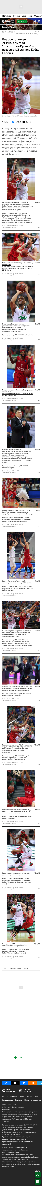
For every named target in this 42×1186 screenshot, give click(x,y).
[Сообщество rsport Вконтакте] (24, 1083)
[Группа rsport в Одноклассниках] (32, 1083)
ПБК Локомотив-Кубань (12, 968)
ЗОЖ (36, 1096)
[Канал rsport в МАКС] (6, 1083)
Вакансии (6, 1109)
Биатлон (29, 1096)
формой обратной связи (30, 1157)
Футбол (5, 1096)
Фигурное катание (17, 1096)
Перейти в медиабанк (31, 116)
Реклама (18, 1100)
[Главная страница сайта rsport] (13, 21)
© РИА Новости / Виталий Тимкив (12, 116)
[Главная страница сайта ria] (2, 21)
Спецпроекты (7, 1100)
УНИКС (26, 968)
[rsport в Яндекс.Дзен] (15, 1083)
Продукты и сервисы (32, 1100)
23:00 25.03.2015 (8, 32)
